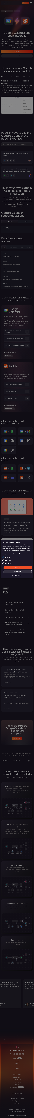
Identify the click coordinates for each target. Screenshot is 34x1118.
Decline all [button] (17, 571)
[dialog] (17, 559)
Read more (22, 554)
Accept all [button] (17, 567)
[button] (17, 575)
